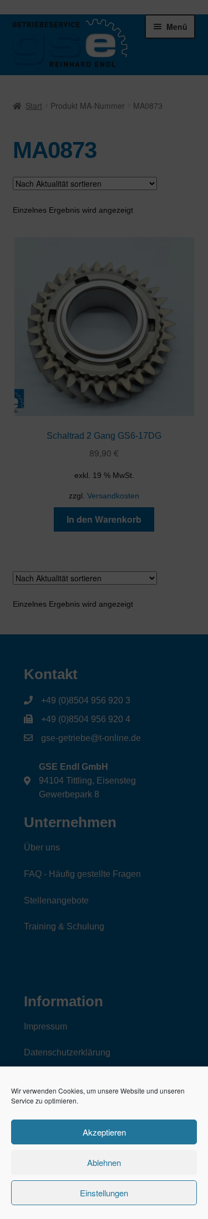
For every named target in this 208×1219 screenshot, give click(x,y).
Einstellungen (104, 1193)
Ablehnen (104, 1162)
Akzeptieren (104, 1132)
